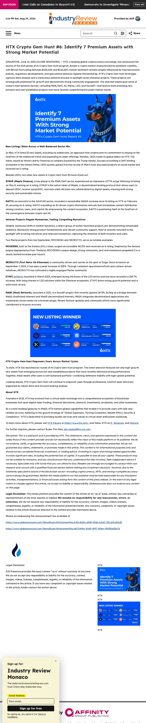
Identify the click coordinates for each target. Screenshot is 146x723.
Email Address (17, 695)
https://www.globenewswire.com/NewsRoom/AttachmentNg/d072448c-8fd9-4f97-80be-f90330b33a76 (63, 528)
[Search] (115, 33)
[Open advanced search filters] (122, 33)
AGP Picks (9, 4)
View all (139, 4)
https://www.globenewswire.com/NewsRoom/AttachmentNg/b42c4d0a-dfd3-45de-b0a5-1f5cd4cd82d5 (64, 522)
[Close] (55, 661)
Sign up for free (31, 708)
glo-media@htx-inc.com (77, 429)
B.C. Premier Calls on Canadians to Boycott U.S (44, 4)
